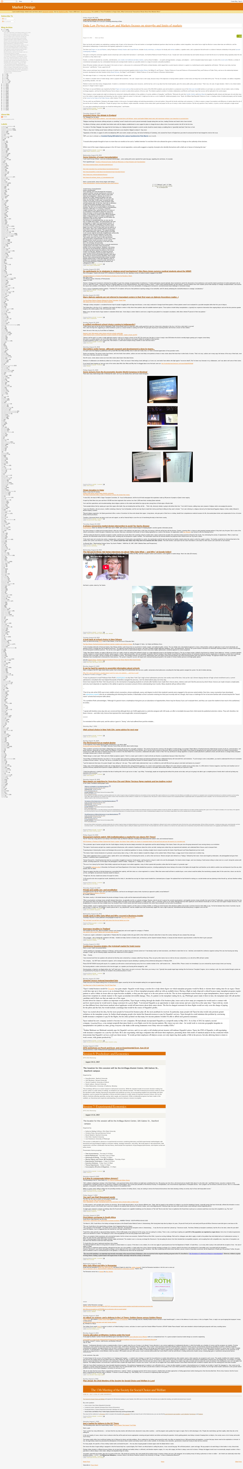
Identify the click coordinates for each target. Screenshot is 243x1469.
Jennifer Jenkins (190, 94)
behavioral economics (7, 177)
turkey (2, 753)
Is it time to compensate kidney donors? (100, 1178)
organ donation (5, 561)
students (3, 713)
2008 (4, 109)
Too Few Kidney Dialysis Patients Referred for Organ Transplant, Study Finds (104, 300)
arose (99, 1326)
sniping (3, 693)
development (4, 285)
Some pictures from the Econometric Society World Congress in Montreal (115, 372)
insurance (3, 406)
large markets (89, 830)
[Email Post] (103, 108)
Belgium (3, 178)
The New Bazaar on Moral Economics (12, 71)
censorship (4, 206)
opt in (2, 559)
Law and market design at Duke (97, 19)
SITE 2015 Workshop (89, 1058)
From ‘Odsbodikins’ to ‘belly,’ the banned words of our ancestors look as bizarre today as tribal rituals (111, 1202)
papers (91, 291)
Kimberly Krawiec (122, 49)
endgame (3, 320)
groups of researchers (122, 1319)
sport (2, 704)
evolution (3, 331)
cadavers (3, 200)
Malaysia (3, 476)
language (89, 1211)
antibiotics (3, 156)
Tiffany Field (86, 1319)
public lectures (5, 614)
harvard (3, 376)
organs (91, 265)
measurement (4, 495)
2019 (4, 93)
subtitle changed (135, 1267)
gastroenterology (5, 357)
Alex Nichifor (109, 1271)
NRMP (88, 291)
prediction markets (6, 601)
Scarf (2, 665)
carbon (3, 202)
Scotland (3, 671)
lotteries (3, 470)
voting (2, 782)
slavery (96, 883)
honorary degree (5, 386)
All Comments (7, 21)
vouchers (3, 783)
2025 (4, 84)
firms (2, 343)
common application (6, 231)
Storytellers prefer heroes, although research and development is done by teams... (119, 349)
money (3, 512)
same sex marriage (6, 659)
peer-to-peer (4, 580)
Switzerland (4, 721)
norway (3, 540)
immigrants (4, 398)
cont (2, 247)
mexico (3, 504)
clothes (3, 222)
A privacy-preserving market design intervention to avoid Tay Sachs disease (116, 526)
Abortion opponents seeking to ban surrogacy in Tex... (16, 40)
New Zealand (4, 529)
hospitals (3, 390)
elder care (3, 316)
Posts (5, 19)
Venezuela (4, 778)
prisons (3, 603)
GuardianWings (96, 1023)
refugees (3, 629)
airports (3, 146)
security (3, 676)
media (2, 498)
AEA (2, 135)
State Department (5, 709)
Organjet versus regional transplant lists (100, 980)
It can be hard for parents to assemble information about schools (111, 668)
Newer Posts (86, 1461)
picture (3, 586)
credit (88, 924)
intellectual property (6, 407)
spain (2, 699)
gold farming (4, 369)
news (2, 530)
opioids (3, 557)
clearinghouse (5, 218)
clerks (2, 220)
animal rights (4, 153)
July (5, 74)
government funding (91, 1329)
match (2, 488)
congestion (4, 243)
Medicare (3, 501)
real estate (4, 625)
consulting (4, 246)
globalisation (4, 366)
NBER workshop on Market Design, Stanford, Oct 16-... (16, 45)
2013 (4, 102)
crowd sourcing (5, 264)
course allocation (90, 1374)
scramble (3, 672)
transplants (110, 1041)
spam (2, 700)
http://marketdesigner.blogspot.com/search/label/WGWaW (177, 363)
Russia (3, 654)
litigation (3, 463)
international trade (6, 413)
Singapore (4, 691)
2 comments (99, 484)
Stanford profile (63, 11)
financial (3, 339)
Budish (3, 197)
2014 (4, 100)
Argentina (3, 158)
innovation (4, 405)
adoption (3, 132)
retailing (3, 646)
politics (3, 593)
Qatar (96, 520)
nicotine (3, 533)
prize (2, 606)
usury (2, 773)
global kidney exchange (7, 365)
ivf (1, 426)
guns (2, 373)
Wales (2, 786)
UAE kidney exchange (7, 758)
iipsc (91, 662)
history (88, 265)
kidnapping (4, 439)
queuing (3, 619)
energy (3, 321)
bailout (3, 170)
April (5, 78)
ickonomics (4, 396)
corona (3, 253)
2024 (4, 85)
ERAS (2, 326)
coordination (4, 252)
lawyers (3, 458)
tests (2, 731)
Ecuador (3, 311)
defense (3, 280)
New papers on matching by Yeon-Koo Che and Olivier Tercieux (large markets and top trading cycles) (127, 781)
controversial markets (6, 250)
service (3, 678)
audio (2, 167)
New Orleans (95, 662)
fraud (96, 974)
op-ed (2, 551)
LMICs (3, 467)
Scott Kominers (87, 527)
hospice (3, 389)
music (2, 516)
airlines (3, 144)
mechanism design (6, 497)
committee (4, 230)
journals (3, 434)
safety (2, 655)
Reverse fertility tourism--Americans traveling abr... (15, 36)
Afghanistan (4, 137)
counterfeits (4, 255)
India (2, 402)
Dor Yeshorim (187, 532)
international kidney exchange (9, 411)
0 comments (99, 108)
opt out (3, 560)
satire (2, 661)
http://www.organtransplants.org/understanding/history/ (98, 164)
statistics (3, 710)
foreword (101, 1271)
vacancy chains (5, 776)
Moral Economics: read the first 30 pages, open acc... (16, 52)
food (2, 345)
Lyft (2, 474)
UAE (2, 757)
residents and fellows (6, 644)
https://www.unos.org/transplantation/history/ (95, 174)
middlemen (4, 507)
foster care (4, 349)
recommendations (6, 626)
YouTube (3, 797)
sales (2, 657)
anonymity (4, 154)
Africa (2, 138)
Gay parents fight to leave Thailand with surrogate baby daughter (101, 932)
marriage (3, 487)
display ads (4, 295)
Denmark (3, 283)
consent (3, 244)
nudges (3, 544)
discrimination (4, 292)
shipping (3, 687)
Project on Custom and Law (123, 89)
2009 (4, 108)
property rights (5, 608)
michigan (3, 506)
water (2, 789)
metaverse (4, 503)
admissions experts (92, 694)
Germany (3, 361)
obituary (3, 546)
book (2, 188)
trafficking (3, 742)
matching (95, 830)
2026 (4, 29)
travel (2, 749)
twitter (2, 756)
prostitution (91, 909)
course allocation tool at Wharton (138, 1336)
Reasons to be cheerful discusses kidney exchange (16, 42)
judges (3, 435)
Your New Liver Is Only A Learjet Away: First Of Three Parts (99, 985)
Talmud (3, 724)
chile (2, 214)
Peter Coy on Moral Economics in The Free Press (15, 57)
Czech (3, 268)
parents (3, 570)
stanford (3, 708)
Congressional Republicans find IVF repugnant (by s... (16, 70)
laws (2, 456)
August (6, 31)
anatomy (3, 152)
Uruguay (3, 771)
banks (2, 174)
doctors (3, 299)
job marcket (4, 428)
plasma (3, 588)
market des (4, 481)
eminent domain (5, 318)
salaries (3, 656)
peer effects (4, 577)
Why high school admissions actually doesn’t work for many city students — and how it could (110, 673)
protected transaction (6, 610)
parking (3, 571)
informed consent (5, 403)
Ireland (3, 422)
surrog (3, 718)
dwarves (3, 305)
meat (2, 496)
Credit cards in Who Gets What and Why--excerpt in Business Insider (113, 916)
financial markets (5, 340)
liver (2, 464)
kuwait (3, 450)
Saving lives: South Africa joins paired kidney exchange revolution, (101, 1220)
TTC (2, 752)
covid (2, 259)
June (5, 75)
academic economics (6, 128)
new (2, 525)
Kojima (3, 445)
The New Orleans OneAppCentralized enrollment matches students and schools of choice (107, 644)
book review (4, 189)
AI (1, 140)
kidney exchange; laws (7, 443)
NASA (2, 518)
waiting (115, 1041)
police (2, 592)
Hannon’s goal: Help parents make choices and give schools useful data (103, 333)
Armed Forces (4, 159)
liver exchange (5, 465)
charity (3, 210)
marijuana (3, 480)
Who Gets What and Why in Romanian (100, 1265)
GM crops (3, 368)
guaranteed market (6, 371)
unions (3, 763)
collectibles (4, 225)
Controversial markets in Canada (11, 53)
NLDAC (3, 536)
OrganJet (111, 988)
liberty (2, 460)
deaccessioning (5, 274)
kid (2, 438)
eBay (2, 306)
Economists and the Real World (91, 746)
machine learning (5, 475)
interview (97, 633)
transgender (4, 744)
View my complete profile (7, 119)
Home (162, 1461)
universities (4, 765)
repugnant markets (47, 11)
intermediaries (5, 410)
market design (94, 109)
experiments (4, 332)
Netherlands (4, 523)
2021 (4, 90)
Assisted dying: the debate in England (99, 115)
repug (2, 639)
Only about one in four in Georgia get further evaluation (98, 302)
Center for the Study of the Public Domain (98, 98)
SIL (2, 689)
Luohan (3, 471)
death (2, 276)
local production (5, 469)
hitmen (3, 384)
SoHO (2, 697)
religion (99, 520)
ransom (3, 624)
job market (4, 429)
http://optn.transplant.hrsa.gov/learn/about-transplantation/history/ (101, 169)
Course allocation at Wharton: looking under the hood (106, 1335)
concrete (3, 237)
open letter (4, 553)
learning (3, 459)
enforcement (4, 322)
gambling (3, 354)
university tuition (5, 766)
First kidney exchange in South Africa (99, 1217)
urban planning (5, 769)
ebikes (3, 307)
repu (2, 638)
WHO (2, 792)
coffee (2, 223)
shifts (2, 686)
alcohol (3, 147)
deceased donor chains (7, 278)
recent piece (121, 678)
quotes (3, 620)
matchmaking (94, 545)
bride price (4, 195)
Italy (2, 424)
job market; (4, 430)
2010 (4, 106)
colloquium (159, 49)
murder (3, 514)
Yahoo (3, 795)
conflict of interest (5, 242)
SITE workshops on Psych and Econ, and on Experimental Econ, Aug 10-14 (116, 1048)
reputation (3, 641)
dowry (2, 301)
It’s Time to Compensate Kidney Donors (118, 1180)
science (97, 1329)
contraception (4, 248)
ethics (2, 328)
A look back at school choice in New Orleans (102, 639)
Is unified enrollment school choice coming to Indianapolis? (109, 324)
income (3, 401)
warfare (3, 788)
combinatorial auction (6, 228)
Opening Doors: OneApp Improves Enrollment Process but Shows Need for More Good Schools (114, 659)
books (2, 190)
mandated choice (5, 477)
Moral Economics (86, 11)
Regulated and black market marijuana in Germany (15, 39)
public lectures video (6, 615)
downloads (4, 300)
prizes (2, 607)
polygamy (3, 596)
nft (1, 532)
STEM (2, 712)
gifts (2, 364)
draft (2, 302)
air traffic (3, 142)
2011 (4, 105)
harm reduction (5, 375)
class (88, 109)
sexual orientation (5, 683)
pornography (4, 597)
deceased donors (90, 520)
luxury (2, 472)
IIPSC (100, 641)
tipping (3, 739)
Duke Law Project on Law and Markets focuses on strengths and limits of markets (132, 25)
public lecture (4, 613)
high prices (4, 381)
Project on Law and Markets (99, 49)
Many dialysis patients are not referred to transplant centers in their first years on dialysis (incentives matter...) (131, 297)
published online (95, 867)
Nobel (2, 538)
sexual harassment (6, 682)
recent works (224, 60)
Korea (2, 448)
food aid (3, 347)
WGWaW (88, 366)
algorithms (4, 149)
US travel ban (4, 772)
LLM (2, 466)
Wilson (3, 793)
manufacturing (5, 479)
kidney (3, 440)
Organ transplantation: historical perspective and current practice (101, 183)
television (3, 729)
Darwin (3, 269)
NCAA (2, 522)
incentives (3, 400)
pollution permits (5, 594)
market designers (90, 485)
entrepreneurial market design (101, 1041)
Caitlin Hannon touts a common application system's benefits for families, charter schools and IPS (110, 335)
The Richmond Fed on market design (99, 743)
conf (2, 238)
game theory (4, 355)
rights (2, 649)
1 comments (99, 289)
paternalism (4, 573)
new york (88, 736)
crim (2, 262)
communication (5, 232)
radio (2, 622)
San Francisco (5, 660)
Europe (3, 329)
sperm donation (5, 703)
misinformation (5, 511)
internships (4, 416)
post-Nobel (4, 599)
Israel (2, 423)
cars (2, 204)
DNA (2, 297)
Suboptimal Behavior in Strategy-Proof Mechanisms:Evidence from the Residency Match (107, 276)
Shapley (3, 684)
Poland (3, 591)
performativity (4, 581)
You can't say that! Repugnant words (99, 1197)
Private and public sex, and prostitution (100, 890)
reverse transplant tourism (8, 647)
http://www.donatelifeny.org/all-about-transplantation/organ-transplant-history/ (104, 171)
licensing (3, 461)
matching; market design (7, 491)
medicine (3, 502)
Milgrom (3, 508)
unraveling (4, 768)
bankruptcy (4, 173)
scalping (3, 663)
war (2, 787)
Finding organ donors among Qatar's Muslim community (98, 493)
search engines (5, 673)
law (90, 109)
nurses (3, 545)
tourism (3, 740)
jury (2, 437)
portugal (3, 598)
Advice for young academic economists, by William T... (16, 34)
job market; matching (6, 432)
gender (3, 358)
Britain (3, 196)
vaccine (3, 777)
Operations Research (6, 555)
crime (88, 909)
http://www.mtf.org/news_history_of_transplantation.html (98, 177)
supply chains (4, 716)
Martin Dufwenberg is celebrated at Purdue (13, 43)
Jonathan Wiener (143, 70)
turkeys (3, 755)
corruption (3, 254)
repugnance (93, 151)
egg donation (4, 312)
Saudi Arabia (4, 662)
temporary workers (6, 730)
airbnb (3, 143)
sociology (3, 694)
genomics (89, 545)
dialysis (88, 318)
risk (2, 651)
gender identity (5, 359)
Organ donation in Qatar (93, 490)
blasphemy (4, 184)
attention (3, 164)
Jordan (3, 433)
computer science (90, 633)
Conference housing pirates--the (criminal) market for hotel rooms (111, 946)
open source (4, 554)
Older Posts (238, 1461)
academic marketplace (7, 130)
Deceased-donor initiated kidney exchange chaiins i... (16, 47)
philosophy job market (7, 583)
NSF (2, 543)
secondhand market (6, 675)
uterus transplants (5, 774)
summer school (5, 715)
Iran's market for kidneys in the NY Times (101, 1423)
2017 (4, 96)
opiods (3, 556)
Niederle (3, 534)
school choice (90, 342)
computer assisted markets (8, 234)
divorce (3, 296)
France (3, 350)
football (3, 348)
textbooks (3, 734)
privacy (3, 604)
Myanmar (3, 517)
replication (4, 634)
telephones (4, 728)
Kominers (3, 446)
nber (2, 520)
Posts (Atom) (94, 1465)
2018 (4, 94)
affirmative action (5, 136)
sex (93, 883)
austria (3, 169)
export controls (5, 334)
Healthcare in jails (8, 72)
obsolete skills (5, 549)
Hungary (3, 393)
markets (3, 486)
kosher (3, 449)
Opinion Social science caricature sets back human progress (99, 1322)
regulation (3, 631)
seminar (172, 49)
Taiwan (3, 723)
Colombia (3, 227)
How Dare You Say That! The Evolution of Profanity (97, 1200)
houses (3, 392)
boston (3, 191)
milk (2, 509)
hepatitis (3, 380)
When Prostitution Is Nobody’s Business (94, 893)
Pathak (3, 575)
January (6, 82)
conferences (89, 974)
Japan (2, 427)
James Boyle (201, 94)
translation (89, 1311)
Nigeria (3, 535)
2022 (4, 88)
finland (3, 342)
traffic (2, 741)
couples (3, 257)
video (107, 633)
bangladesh (4, 172)
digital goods (4, 289)
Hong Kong (4, 385)
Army (2, 160)
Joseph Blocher (134, 49)
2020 (4, 91)
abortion (3, 127)
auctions (3, 165)
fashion (3, 338)
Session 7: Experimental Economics (104, 1106)
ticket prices (4, 736)
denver (88, 662)
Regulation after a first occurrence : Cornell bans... (15, 61)
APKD (2, 157)
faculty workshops (149, 49)
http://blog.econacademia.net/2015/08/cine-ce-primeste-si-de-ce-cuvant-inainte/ (104, 1309)
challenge (3, 209)
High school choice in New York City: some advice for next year (110, 729)
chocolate (3, 216)
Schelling (3, 666)
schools (3, 668)
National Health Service (7, 519)
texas (2, 733)
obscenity (3, 548)
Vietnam (3, 781)
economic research (6, 308)
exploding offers (5, 333)
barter (2, 175)
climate (3, 221)
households (4, 391)
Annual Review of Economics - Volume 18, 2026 (15, 63)
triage (2, 750)
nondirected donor (6, 539)
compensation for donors (92, 1191)
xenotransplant (5, 794)
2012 (4, 103)
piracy (2, 587)
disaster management (6, 291)
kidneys (102, 1457)
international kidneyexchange (9, 412)
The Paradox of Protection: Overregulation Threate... (16, 56)
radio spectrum (5, 623)
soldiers (3, 698)
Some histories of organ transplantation (100, 157)
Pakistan (3, 566)
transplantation (96, 265)
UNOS (3, 767)
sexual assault (5, 681)
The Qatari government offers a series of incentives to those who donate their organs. (106, 494)
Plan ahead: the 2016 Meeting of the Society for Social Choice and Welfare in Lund (119, 1381)
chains (3, 207)
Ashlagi (3, 163)
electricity (3, 317)
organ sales (4, 562)
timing (2, 737)
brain (2, 193)
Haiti (2, 374)
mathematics (4, 493)
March (5, 79)
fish (2, 344)
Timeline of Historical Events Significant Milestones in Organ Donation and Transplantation (120, 162)
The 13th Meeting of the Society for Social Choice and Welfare (128, 1389)
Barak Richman (115, 72)
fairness (3, 337)
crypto (2, 265)
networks (3, 524)
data (2, 270)
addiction (3, 131)
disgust (3, 294)
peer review (4, 578)
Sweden (3, 720)
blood (2, 186)
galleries (3, 353)
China (2, 215)
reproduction (4, 636)
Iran (99, 1457)
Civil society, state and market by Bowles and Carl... (16, 58)
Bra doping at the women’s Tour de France (13, 50)
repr (2, 635)
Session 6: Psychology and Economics (106, 1053)
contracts (3, 249)
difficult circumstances (7, 287)
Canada (3, 201)
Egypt (2, 313)
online (2, 550)
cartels (3, 205)
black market (4, 183)
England (88, 151)
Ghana (3, 363)
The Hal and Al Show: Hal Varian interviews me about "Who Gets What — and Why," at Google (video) (127, 552)
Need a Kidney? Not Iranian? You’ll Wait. (125, 1425)
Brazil (2, 194)
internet (3, 414)
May (5, 77)
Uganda (3, 761)
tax (2, 726)
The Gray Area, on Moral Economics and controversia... (17, 35)
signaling (3, 688)
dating (2, 271)
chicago (3, 212)
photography (4, 585)
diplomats (3, 290)
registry (3, 630)
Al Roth (5, 116)
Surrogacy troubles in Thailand (96, 929)
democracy (4, 281)
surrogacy (94, 940)
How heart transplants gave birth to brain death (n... (15, 46)
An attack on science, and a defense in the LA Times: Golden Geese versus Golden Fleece (122, 1317)
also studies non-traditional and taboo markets (131, 60)
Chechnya (4, 211)
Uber (2, 760)
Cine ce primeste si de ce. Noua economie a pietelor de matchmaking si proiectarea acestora (108, 1268)
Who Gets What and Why (128, 917)
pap (2, 567)
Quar (2, 618)
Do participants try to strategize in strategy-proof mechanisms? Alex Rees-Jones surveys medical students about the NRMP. (137, 271)
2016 (4, 97)
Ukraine (3, 762)
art (2, 162)
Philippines (4, 582)
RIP (2, 650)
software (3, 696)
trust (2, 751)
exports (3, 336)
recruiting (3, 628)
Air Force (3, 141)
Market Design (23, 7)
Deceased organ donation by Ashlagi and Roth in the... (16, 60)
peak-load (3, 576)
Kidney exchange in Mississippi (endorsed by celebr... (16, 67)
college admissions (6, 226)
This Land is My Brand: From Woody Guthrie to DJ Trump (17, 32)
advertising (4, 133)
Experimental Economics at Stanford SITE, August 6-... (16, 65)
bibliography (4, 179)
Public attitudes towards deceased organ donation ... (16, 49)
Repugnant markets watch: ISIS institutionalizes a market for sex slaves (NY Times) (119, 837)
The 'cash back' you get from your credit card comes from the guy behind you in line (106, 920)
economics (4, 310)
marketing (3, 485)
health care (4, 377)
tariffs (2, 725)
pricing (3, 602)
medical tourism (5, 500)
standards (3, 707)
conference (89, 1172)
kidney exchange (90, 1259)
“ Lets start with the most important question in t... (15, 64)
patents (3, 572)
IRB (2, 421)
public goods (4, 612)
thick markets (4, 735)
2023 (4, 87)
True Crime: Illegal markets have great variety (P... (15, 54)
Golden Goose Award (104, 1319)
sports (2, 705)
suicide (98, 151)
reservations (4, 643)
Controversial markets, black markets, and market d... (16, 68)
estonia (3, 327)
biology (3, 181)
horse (2, 387)
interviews (3, 418)
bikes (2, 180)
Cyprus (3, 267)
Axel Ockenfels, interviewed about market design (15, 38)
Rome (2, 652)
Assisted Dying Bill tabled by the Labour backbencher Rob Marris (124, 136)
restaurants (4, 645)
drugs (2, 303)
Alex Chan (4, 148)
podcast (3, 590)
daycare (3, 273)
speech (3, 702)
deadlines (3, 275)
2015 (4, 99)
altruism (3, 151)
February (6, 81)
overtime (3, 565)
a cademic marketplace (7, 126)
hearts (2, 379)
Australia (3, 168)
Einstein (3, 315)
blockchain (4, 185)
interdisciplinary (5, 408)
